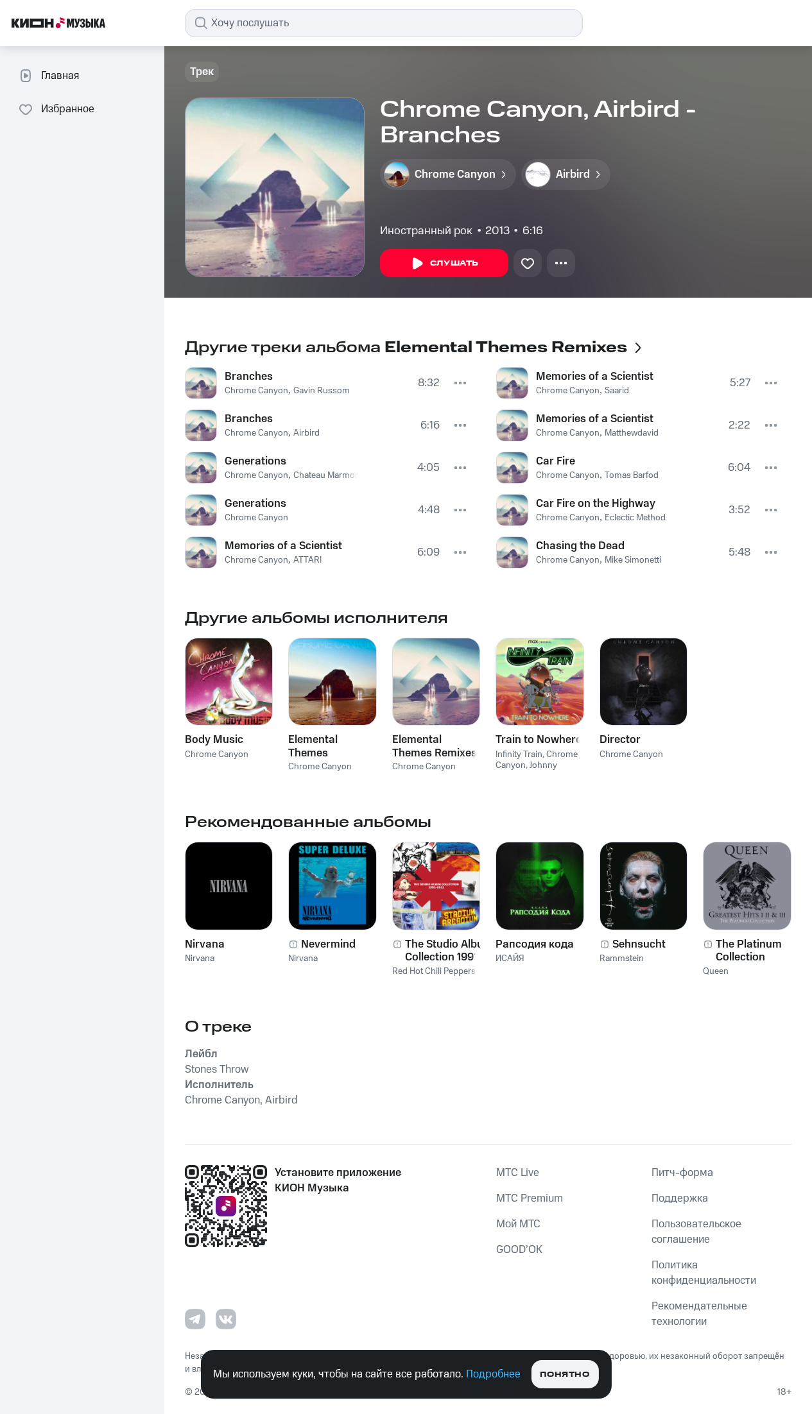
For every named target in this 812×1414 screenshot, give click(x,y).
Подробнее (493, 1374)
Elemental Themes (313, 746)
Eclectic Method (635, 517)
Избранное (67, 109)
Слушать (454, 263)
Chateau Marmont (328, 475)
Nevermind (328, 944)
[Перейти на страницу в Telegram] (195, 1319)
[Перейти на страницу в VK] (226, 1319)
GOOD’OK (519, 1249)
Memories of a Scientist (283, 546)
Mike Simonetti (633, 560)
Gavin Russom (321, 390)
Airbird (306, 433)
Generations (255, 461)
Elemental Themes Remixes (434, 746)
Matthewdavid (632, 433)
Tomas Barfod (632, 475)
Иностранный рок (426, 231)
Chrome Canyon (256, 390)
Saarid (617, 390)
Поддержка (680, 1198)
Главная (60, 75)
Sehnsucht (639, 944)
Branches (249, 376)
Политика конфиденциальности (704, 1272)
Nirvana (205, 944)
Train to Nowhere (539, 739)
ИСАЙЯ (510, 958)
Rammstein (622, 958)
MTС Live (517, 1172)
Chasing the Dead (580, 546)
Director (620, 739)
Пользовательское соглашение (696, 1231)
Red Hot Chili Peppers (434, 971)
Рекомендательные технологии (699, 1314)
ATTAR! (307, 560)
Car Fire (555, 461)
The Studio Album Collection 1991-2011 (449, 951)
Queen (716, 971)
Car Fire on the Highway (595, 503)
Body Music (214, 739)
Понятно (564, 1374)
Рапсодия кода (535, 944)
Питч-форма (682, 1172)
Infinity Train (519, 754)
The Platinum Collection (749, 951)
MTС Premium (529, 1198)
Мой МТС (518, 1224)
